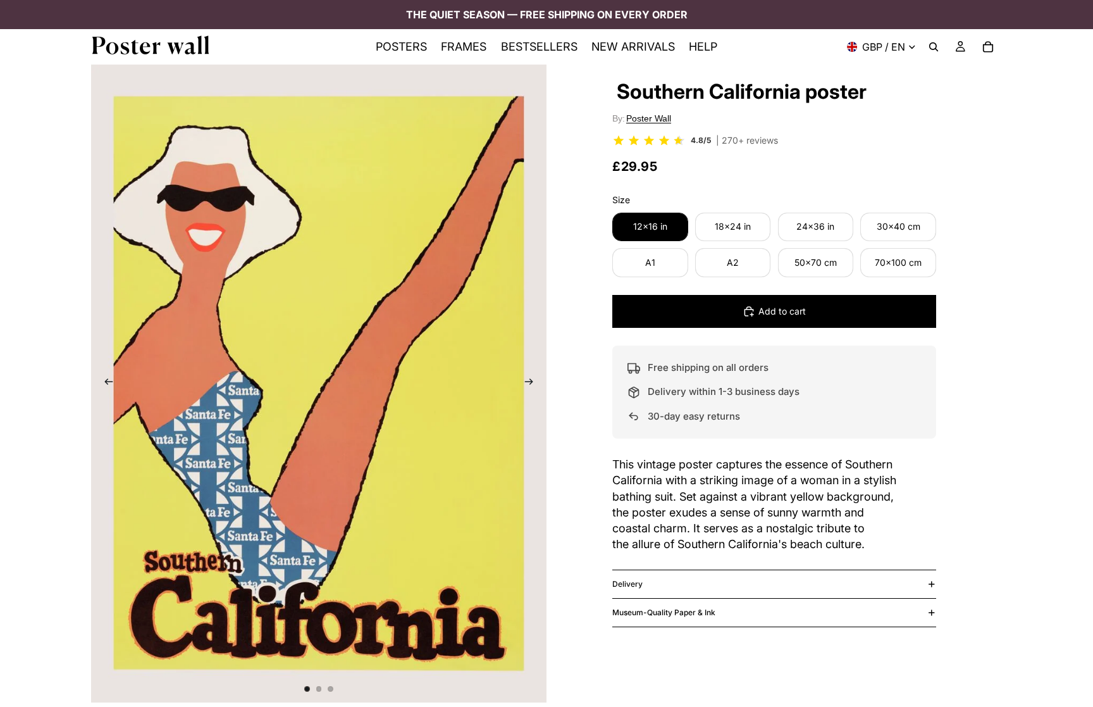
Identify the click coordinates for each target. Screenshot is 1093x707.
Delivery (627, 584)
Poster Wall (648, 118)
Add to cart (782, 311)
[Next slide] (532, 383)
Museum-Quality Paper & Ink (663, 612)
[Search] (934, 47)
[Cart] (988, 47)
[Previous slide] (105, 383)
